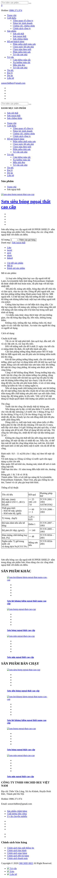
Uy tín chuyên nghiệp (17, 816)
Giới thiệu (11, 18)
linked (10, 258)
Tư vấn (10, 57)
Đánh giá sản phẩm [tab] (16, 268)
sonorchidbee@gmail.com (13, 83)
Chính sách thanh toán (17, 858)
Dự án (10, 75)
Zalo (11, 871)
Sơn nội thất (18, 33)
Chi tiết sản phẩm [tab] (15, 263)
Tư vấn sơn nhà (20, 54)
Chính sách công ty (22, 28)
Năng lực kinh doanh (22, 23)
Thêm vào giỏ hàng (27, 240)
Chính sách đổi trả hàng (18, 855)
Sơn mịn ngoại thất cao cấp (20, 657)
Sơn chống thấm (20, 39)
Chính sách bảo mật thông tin (20, 848)
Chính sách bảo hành (16, 850)
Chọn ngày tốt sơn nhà (23, 46)
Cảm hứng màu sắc (22, 60)
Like (9, 247)
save (9, 253)
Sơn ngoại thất (19, 36)
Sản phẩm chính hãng (17, 811)
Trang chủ (11, 15)
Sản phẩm (11, 31)
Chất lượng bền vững (17, 813)
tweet (9, 250)
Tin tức (10, 70)
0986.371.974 (15, 10)
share (9, 255)
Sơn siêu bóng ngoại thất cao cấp (23, 691)
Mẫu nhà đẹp (19, 65)
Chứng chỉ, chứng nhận (24, 26)
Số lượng (5, 239)
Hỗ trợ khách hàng (15, 41)
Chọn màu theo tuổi (22, 49)
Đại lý (10, 73)
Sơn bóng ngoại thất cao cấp (21, 630)
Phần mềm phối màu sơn (24, 44)
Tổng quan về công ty (23, 20)
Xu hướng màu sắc (21, 62)
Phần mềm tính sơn (22, 52)
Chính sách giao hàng (17, 853)
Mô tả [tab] (9, 265)
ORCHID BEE (26, 863)
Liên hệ (10, 78)
